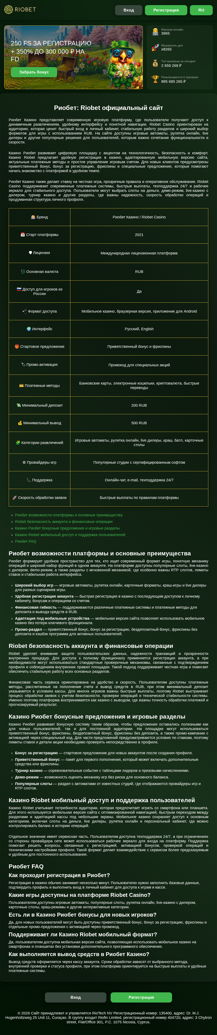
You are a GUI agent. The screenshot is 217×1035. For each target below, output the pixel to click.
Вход (129, 10)
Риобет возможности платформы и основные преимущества (68, 515)
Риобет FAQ (25, 541)
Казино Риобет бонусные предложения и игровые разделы (67, 528)
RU (201, 10)
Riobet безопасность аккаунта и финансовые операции (64, 522)
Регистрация (166, 10)
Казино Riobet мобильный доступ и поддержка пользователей (70, 535)
